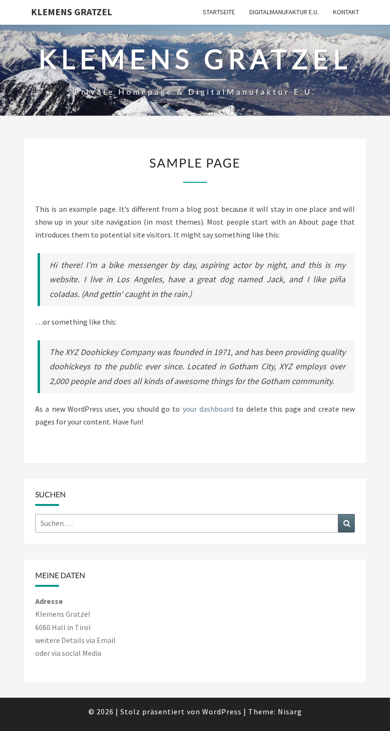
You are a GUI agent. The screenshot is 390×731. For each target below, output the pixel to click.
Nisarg (290, 711)
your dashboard (208, 409)
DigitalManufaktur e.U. (284, 12)
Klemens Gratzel (71, 12)
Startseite (219, 12)
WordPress (222, 711)
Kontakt (346, 12)
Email (106, 640)
